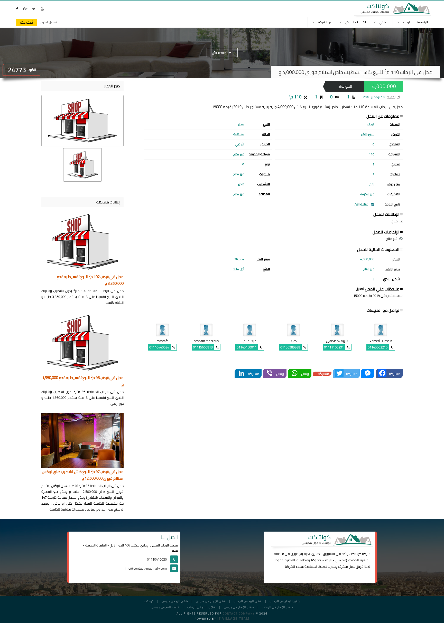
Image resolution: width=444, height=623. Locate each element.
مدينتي (341, 560)
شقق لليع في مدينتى (175, 601)
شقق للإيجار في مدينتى (211, 601)
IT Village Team (233, 618)
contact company (239, 613)
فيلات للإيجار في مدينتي (239, 607)
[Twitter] (339, 373)
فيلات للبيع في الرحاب (201, 607)
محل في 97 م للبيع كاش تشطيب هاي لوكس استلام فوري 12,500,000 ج (83, 475)
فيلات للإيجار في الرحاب (277, 607)
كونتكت (149, 601)
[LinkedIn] (241, 373)
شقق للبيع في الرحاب (248, 601)
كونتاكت (355, 554)
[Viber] (269, 373)
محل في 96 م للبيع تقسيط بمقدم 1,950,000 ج (83, 381)
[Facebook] (382, 373)
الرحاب (327, 560)
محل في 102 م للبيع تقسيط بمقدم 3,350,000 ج (90, 280)
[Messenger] (368, 373)
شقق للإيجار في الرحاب (285, 601)
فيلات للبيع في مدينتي (165, 607)
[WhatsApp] (294, 373)
